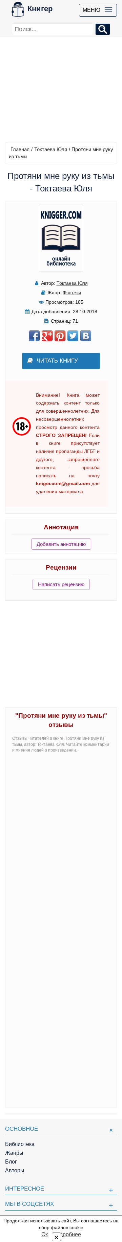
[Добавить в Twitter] (72, 335)
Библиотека (20, 1144)
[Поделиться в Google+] (47, 335)
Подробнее (67, 1234)
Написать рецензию (61, 584)
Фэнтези (72, 292)
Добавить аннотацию (61, 544)
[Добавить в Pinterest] (60, 335)
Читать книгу (57, 361)
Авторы (14, 1170)
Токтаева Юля (50, 149)
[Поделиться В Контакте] (85, 335)
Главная (20, 149)
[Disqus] (61, 842)
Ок (44, 1234)
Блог (11, 1162)
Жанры (14, 1153)
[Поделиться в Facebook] (34, 335)
